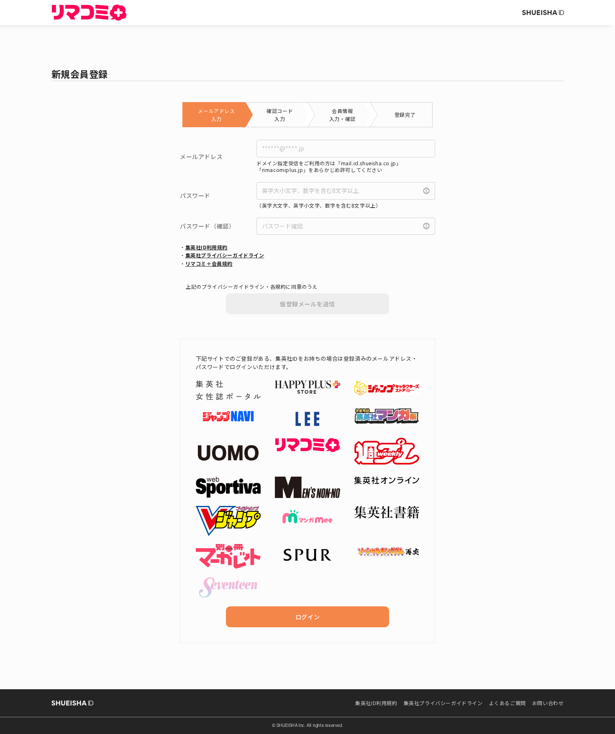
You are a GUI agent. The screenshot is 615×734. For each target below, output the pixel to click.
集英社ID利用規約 (206, 247)
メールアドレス (201, 157)
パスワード (195, 196)
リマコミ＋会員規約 (209, 263)
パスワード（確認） (207, 226)
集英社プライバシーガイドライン (224, 255)
